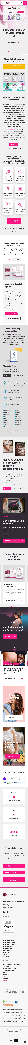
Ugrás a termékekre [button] (11, 313)
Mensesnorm (6, 950)
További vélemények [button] (10, 872)
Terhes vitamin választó (9, 968)
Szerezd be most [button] (15, 221)
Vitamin (16, 664)
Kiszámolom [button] (10, 717)
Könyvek (5, 954)
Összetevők (6, 966)
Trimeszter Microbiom (11, 129)
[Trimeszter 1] (14, 77)
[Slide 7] (19, 51)
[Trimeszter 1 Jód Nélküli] (6, 77)
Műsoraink (5, 974)
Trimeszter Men (7, 946)
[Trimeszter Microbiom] (14, 13)
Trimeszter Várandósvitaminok (11, 940)
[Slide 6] (18, 51)
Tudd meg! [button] (7, 636)
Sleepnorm (6, 952)
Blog (4, 972)
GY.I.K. (4, 976)
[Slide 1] (8, 51)
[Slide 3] (13, 51)
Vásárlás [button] (14, 144)
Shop (5, 980)
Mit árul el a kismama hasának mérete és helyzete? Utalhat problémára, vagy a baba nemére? (13, 671)
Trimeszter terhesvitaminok (10, 585)
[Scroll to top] (25, 1042)
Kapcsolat (5, 978)
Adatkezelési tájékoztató (14, 1031)
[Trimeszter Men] (21, 77)
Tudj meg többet (11, 600)
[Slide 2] (10, 51)
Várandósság (8, 664)
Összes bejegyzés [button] (10, 678)
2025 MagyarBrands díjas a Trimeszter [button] (15, 66)
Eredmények (6, 956)
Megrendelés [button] (12, 45)
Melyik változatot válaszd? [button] (15, 148)
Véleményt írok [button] (9, 866)
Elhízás (6, 661)
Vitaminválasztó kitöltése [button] (13, 318)
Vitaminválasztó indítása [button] (11, 540)
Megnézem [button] (10, 756)
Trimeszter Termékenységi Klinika (12, 964)
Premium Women (7, 948)
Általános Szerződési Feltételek (14, 1029)
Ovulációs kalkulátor (8, 970)
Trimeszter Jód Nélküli (9, 942)
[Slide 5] (16, 51)
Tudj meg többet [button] (19, 375)
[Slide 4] (14, 51)
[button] (14, 573)
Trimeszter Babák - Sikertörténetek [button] (14, 879)
